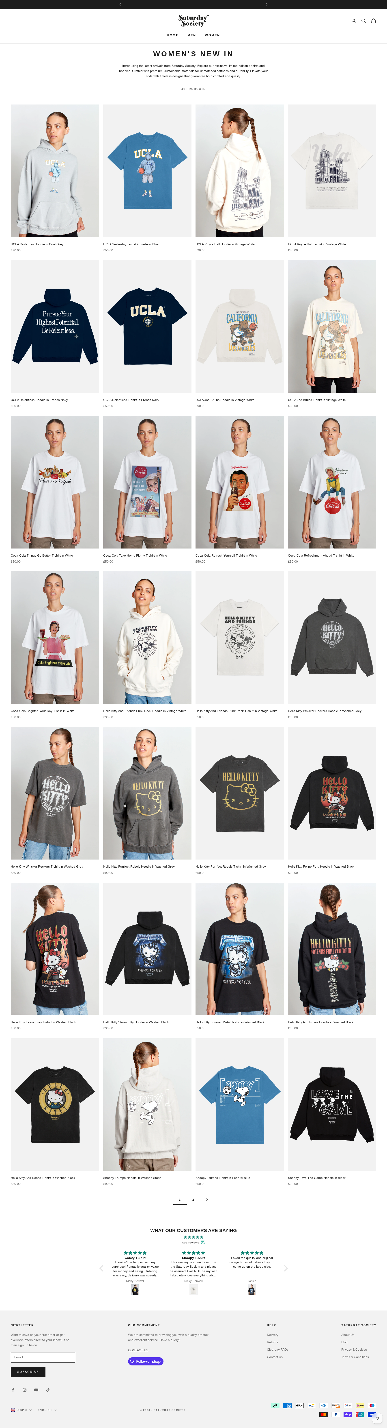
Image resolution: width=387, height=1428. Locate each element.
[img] (193, 1237)
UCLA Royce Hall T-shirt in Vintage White (317, 244)
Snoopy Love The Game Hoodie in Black (317, 1178)
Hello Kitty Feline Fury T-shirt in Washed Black (43, 1022)
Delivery (272, 1335)
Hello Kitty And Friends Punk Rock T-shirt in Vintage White (236, 711)
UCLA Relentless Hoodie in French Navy (39, 400)
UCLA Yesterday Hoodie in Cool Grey (37, 244)
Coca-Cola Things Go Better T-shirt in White (42, 555)
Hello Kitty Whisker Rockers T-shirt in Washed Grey (47, 866)
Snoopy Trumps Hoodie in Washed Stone (132, 1178)
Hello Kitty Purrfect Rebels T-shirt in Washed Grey (231, 866)
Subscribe (28, 1372)
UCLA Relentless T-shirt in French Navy (131, 400)
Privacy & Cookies (354, 1349)
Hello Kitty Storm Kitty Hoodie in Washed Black (136, 1022)
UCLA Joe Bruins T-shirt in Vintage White (317, 400)
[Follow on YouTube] (36, 1390)
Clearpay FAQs (277, 1349)
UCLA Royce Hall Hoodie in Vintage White (225, 244)
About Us (347, 1335)
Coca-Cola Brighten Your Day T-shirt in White (43, 711)
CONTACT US (138, 1350)
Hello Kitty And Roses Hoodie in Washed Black (320, 1022)
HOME (172, 35)
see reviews (190, 1242)
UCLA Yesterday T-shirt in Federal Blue (131, 244)
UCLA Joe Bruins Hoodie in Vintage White (225, 400)
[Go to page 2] (207, 1200)
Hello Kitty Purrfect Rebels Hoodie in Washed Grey (139, 866)
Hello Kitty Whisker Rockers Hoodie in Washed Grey (324, 711)
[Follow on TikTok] (48, 1390)
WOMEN (212, 35)
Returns (272, 1342)
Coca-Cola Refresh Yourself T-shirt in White (226, 555)
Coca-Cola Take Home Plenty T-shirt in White (135, 555)
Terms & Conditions (355, 1357)
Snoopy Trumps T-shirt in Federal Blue (223, 1178)
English (45, 1410)
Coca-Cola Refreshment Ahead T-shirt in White (321, 555)
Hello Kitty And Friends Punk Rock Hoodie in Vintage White (144, 711)
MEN (191, 35)
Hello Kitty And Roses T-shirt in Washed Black (43, 1178)
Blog (344, 1342)
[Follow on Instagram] (24, 1390)
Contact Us (275, 1357)
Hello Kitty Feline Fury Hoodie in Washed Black (321, 866)
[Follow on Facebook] (13, 1390)
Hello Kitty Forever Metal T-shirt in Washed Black (230, 1022)
